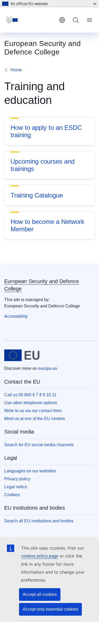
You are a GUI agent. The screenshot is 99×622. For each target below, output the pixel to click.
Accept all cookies (40, 594)
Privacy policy (17, 479)
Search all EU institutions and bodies (38, 521)
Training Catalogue (37, 195)
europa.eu (47, 368)
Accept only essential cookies (50, 609)
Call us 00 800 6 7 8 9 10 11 (30, 395)
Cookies (12, 494)
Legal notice (15, 487)
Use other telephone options (30, 402)
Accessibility (16, 316)
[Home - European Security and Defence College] (29, 20)
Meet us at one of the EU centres (34, 418)
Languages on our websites (30, 471)
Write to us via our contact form (33, 410)
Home (16, 70)
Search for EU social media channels (39, 445)
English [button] (62, 20)
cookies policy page (39, 556)
